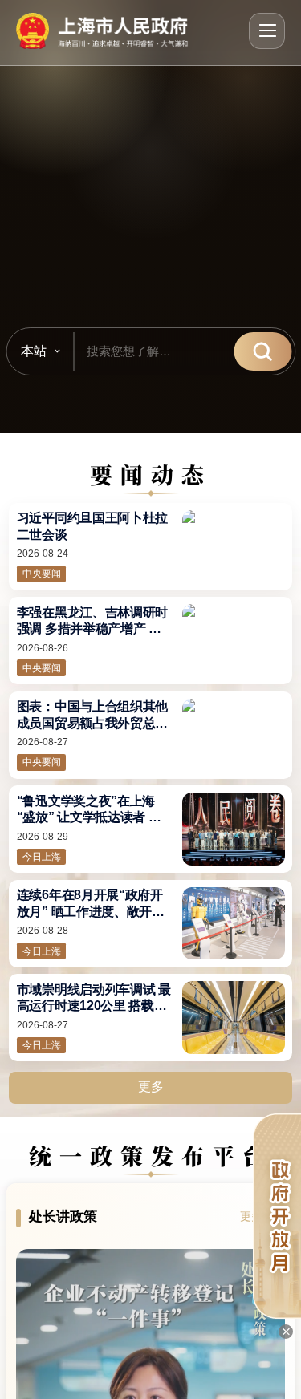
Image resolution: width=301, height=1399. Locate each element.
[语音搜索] (212, 351)
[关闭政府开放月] (286, 1331)
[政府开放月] (277, 1216)
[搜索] (262, 351)
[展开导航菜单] (267, 31)
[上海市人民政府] (102, 31)
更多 (151, 1086)
